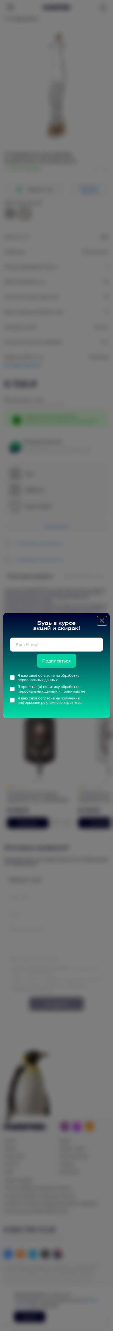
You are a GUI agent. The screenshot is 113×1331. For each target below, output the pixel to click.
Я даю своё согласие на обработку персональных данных (48, 677)
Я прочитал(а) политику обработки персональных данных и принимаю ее (51, 689)
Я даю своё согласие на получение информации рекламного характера (49, 700)
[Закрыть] (102, 620)
